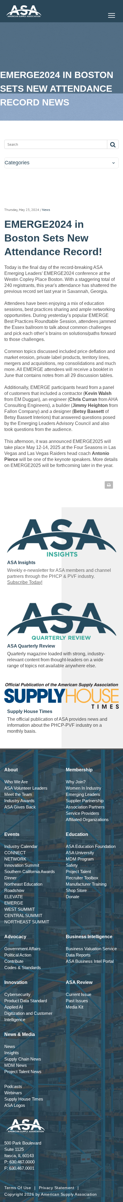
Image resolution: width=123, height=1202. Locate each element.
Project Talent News (22, 1071)
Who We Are (16, 781)
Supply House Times (23, 1099)
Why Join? (76, 781)
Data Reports (78, 955)
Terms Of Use (17, 1187)
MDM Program (80, 858)
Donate (72, 896)
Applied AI (13, 1007)
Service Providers (82, 813)
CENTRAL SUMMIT (23, 915)
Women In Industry (83, 788)
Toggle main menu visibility (112, 15)
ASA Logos (14, 1105)
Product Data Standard (25, 1000)
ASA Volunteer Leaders (25, 788)
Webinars (13, 1092)
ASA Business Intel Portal (90, 961)
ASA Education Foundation (91, 846)
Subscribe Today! (24, 582)
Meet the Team (18, 794)
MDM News (15, 1065)
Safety (72, 865)
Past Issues (77, 1000)
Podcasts (13, 1086)
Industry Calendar (20, 846)
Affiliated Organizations (87, 819)
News (46, 209)
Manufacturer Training (86, 884)
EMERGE (13, 902)
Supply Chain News (22, 1059)
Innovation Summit (21, 865)
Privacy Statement (56, 1187)
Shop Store (76, 890)
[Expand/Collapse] (113, 163)
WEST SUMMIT (19, 909)
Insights (11, 1052)
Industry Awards (19, 800)
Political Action (17, 955)
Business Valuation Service (91, 948)
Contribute (13, 961)
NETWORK (15, 858)
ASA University (80, 852)
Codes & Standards (22, 967)
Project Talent (78, 871)
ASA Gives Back (20, 806)
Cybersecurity (17, 994)
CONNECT (15, 852)
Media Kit (74, 1007)
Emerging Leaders (83, 794)
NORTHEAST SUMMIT (26, 921)
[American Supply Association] (23, 11)
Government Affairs (22, 948)
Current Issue (78, 994)
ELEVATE (13, 896)
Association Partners (85, 806)
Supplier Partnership (85, 800)
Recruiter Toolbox (82, 877)
